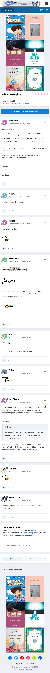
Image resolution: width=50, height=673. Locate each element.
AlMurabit (14, 258)
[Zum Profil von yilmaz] (4, 222)
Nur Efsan (14, 399)
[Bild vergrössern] (5, 238)
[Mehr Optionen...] (45, 122)
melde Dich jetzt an (30, 533)
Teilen (13, 559)
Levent (12, 468)
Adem (12, 194)
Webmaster (15, 497)
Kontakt (30, 664)
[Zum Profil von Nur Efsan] (4, 400)
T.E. (11, 334)
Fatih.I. (12, 370)
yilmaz (12, 221)
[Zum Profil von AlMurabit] (4, 259)
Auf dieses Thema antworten (25, 112)
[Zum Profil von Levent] (4, 470)
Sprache (20, 664)
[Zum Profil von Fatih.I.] (4, 371)
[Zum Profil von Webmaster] (4, 499)
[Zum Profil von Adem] (4, 195)
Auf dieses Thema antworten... (20, 545)
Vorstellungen (23, 103)
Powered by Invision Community (25, 669)
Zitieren (11, 184)
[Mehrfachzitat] (4, 184)
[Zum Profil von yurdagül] (4, 122)
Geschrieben (20, 124)
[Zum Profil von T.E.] (4, 336)
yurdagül (11, 101)
